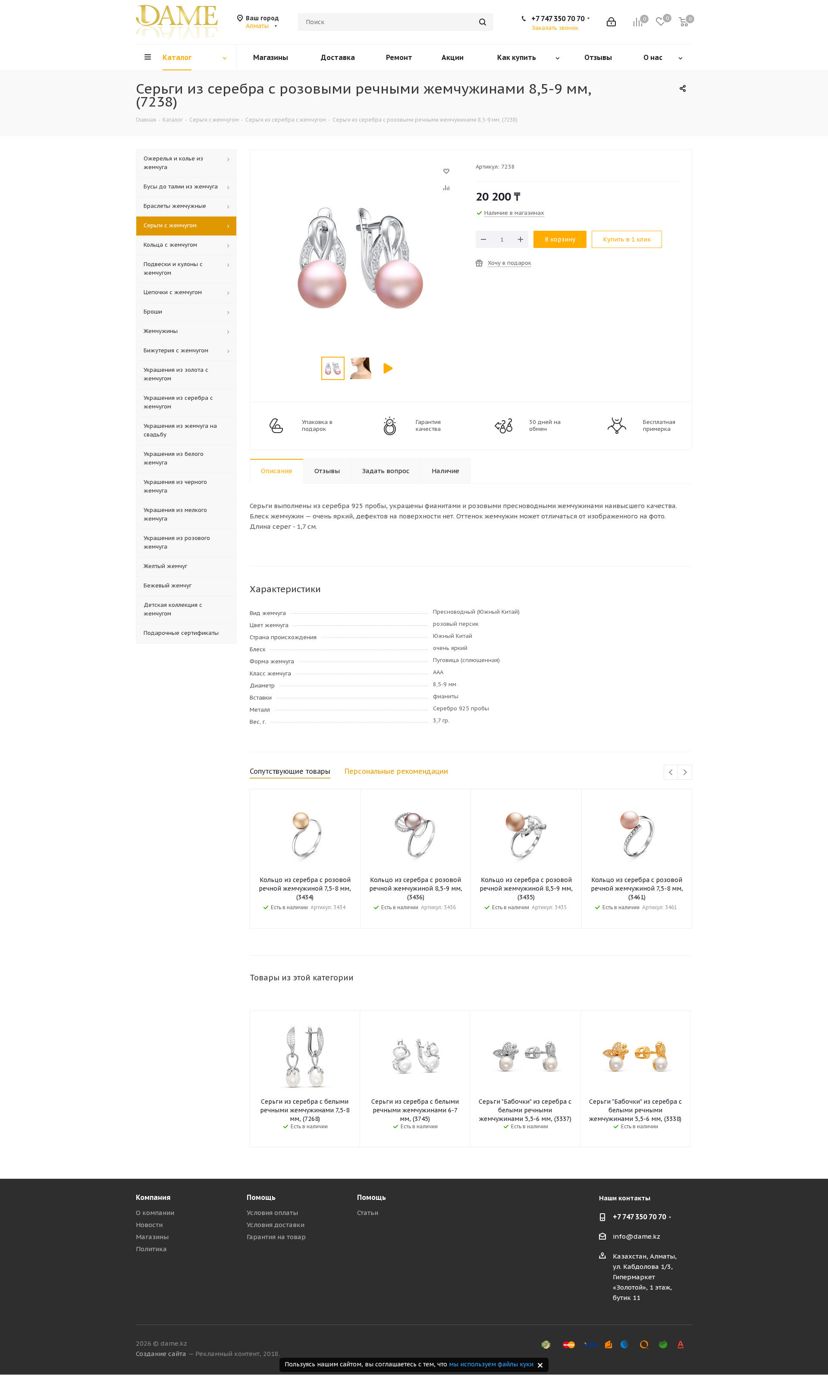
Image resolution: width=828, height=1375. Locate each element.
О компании (155, 1213)
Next (685, 772)
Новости (149, 1225)
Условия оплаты (272, 1213)
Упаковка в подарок (317, 426)
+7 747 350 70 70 (557, 18)
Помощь (261, 1197)
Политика (151, 1249)
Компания (153, 1197)
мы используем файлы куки (491, 1364)
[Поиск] (482, 22)
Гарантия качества (428, 426)
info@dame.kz (636, 1236)
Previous (671, 772)
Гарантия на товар (276, 1237)
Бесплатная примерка (659, 426)
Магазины (152, 1237)
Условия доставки (275, 1225)
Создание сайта (161, 1354)
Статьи (367, 1213)
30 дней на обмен (545, 426)
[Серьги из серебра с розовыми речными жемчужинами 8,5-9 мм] (360, 175)
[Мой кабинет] (611, 22)
